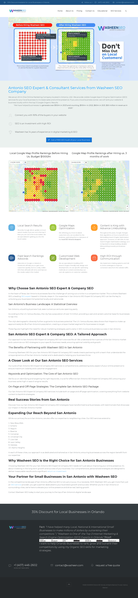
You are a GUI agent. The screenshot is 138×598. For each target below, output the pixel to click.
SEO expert (26, 296)
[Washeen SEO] (17, 11)
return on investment (56, 471)
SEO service (16, 485)
